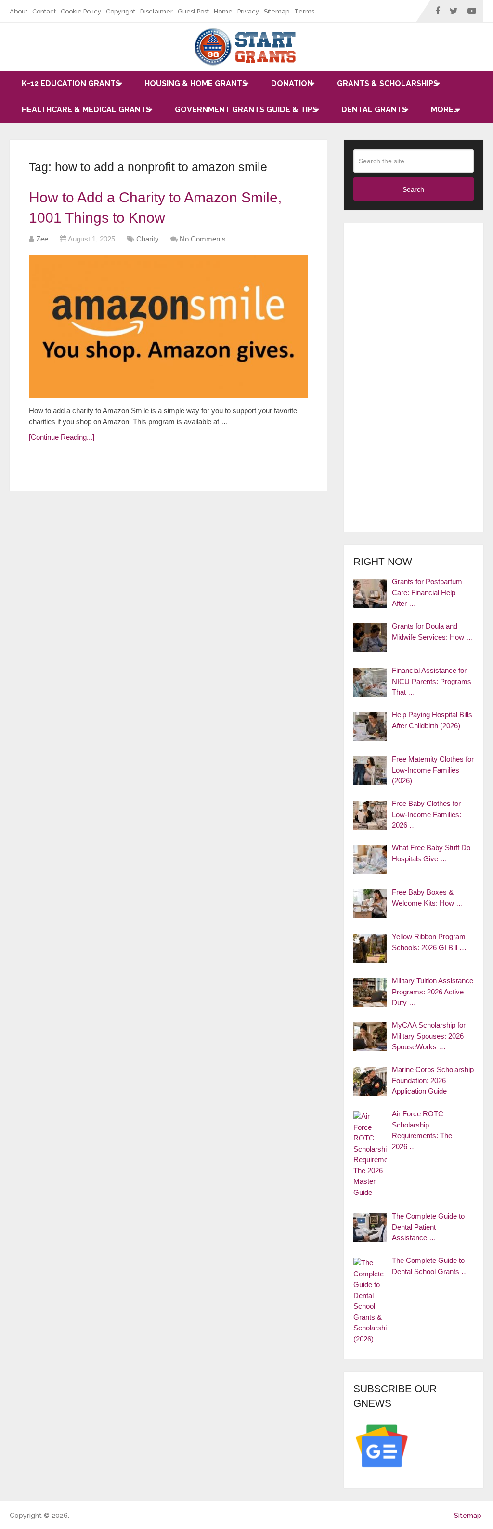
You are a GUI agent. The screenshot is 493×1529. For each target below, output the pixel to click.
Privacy (248, 11)
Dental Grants (374, 109)
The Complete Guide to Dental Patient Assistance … (428, 1227)
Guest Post (193, 11)
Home (223, 11)
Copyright (120, 11)
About (18, 11)
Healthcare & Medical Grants (86, 109)
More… (444, 109)
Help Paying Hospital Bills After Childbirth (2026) (432, 720)
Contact (44, 11)
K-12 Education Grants (71, 83)
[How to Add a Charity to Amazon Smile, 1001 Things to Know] (168, 327)
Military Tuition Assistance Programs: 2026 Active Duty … (432, 991)
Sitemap (276, 11)
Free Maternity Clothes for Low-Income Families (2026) (433, 770)
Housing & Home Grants (195, 83)
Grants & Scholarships (387, 83)
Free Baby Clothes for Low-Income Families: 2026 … (426, 814)
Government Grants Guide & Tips (246, 109)
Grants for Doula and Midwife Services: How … (432, 631)
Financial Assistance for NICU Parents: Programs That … (431, 681)
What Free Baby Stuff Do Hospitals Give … (431, 853)
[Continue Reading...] (61, 437)
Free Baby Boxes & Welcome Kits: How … (427, 897)
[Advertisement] (413, 377)
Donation (292, 83)
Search (413, 189)
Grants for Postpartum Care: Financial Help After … (427, 592)
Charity (147, 239)
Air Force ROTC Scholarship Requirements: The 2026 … (422, 1130)
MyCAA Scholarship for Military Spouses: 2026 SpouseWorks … (429, 1036)
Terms (304, 11)
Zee (42, 239)
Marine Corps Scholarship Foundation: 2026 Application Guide (433, 1080)
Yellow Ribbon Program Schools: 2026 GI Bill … (429, 942)
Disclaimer (156, 11)
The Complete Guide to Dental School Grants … (430, 1265)
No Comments (203, 239)
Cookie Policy (81, 11)
